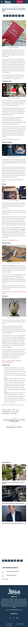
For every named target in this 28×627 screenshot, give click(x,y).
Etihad (13, 409)
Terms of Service (9, 624)
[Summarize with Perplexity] (22, 16)
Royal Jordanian (6, 413)
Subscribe (19, 1)
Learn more (12, 401)
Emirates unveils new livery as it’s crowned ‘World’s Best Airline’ (14, 420)
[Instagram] (10, 618)
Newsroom (5, 12)
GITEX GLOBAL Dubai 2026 (12, 571)
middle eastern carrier (7, 411)
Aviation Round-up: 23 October (14, 427)
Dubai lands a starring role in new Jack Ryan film (13, 503)
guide (17, 409)
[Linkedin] (13, 618)
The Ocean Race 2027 (11, 575)
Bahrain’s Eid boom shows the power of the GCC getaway (13, 483)
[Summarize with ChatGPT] (19, 16)
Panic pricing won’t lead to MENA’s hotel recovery (14, 523)
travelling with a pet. (14, 240)
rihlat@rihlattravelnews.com (16, 609)
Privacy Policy (8, 625)
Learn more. (22, 384)
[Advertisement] (14, 445)
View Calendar (5, 579)
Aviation (4, 409)
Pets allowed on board (13, 139)
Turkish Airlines (13, 413)
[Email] (17, 618)
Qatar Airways (15, 411)
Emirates (9, 409)
